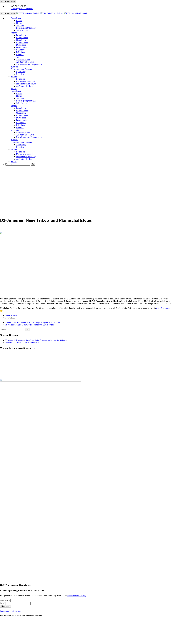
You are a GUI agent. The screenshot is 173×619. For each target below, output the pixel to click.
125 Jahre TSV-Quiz (25, 62)
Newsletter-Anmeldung (26, 84)
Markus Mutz (11, 315)
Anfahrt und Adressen (25, 86)
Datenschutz (16, 611)
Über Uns (15, 57)
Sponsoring (21, 71)
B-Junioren (21, 35)
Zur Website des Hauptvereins (29, 64)
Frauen (19, 20)
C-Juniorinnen (22, 42)
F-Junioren (20, 52)
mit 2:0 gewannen (164, 308)
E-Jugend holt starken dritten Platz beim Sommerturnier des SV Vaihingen (37, 340)
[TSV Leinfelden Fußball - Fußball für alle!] (51, 13)
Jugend (14, 33)
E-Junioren (21, 50)
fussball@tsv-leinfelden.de (22, 8)
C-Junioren (21, 40)
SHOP (13, 88)
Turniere (14, 67)
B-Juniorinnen (22, 37)
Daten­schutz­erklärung (76, 595)
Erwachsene (16, 18)
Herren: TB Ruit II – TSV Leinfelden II (22, 343)
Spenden (20, 74)
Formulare (20, 79)
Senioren (20, 25)
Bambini (20, 54)
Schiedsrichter (22, 30)
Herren (19, 23)
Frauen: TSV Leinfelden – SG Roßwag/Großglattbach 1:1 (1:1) (32, 322)
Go (33, 164)
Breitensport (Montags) (26, 28)
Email (2, 603)
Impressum (4, 611)
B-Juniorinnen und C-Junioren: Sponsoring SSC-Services (29, 325)
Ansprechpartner (23, 59)
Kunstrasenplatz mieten (26, 81)
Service (14, 76)
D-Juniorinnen (22, 47)
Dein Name (5, 600)
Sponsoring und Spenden (21, 69)
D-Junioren (21, 45)
